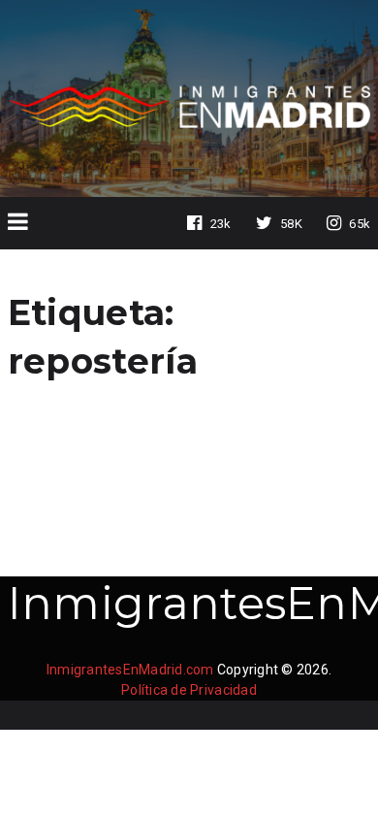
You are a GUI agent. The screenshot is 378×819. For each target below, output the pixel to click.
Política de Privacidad (189, 690)
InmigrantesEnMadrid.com (130, 669)
